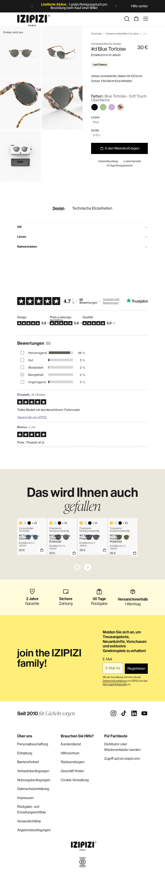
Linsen (21, 237)
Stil (19, 227)
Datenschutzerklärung (33, 789)
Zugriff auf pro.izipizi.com (122, 759)
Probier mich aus (13, 32)
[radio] (94, 107)
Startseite (96, 33)
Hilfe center (139, 6)
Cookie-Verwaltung (75, 780)
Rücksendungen (72, 762)
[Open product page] (41, 550)
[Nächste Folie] (116, 6)
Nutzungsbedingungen (33, 780)
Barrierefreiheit (28, 762)
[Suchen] (126, 18)
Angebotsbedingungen (34, 830)
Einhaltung (24, 753)
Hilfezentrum (70, 753)
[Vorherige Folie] (32, 6)
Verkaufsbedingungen (33, 771)
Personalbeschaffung (32, 744)
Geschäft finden (72, 771)
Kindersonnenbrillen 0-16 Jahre (122, 33)
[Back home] (33, 18)
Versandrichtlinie (29, 821)
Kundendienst (71, 744)
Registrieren (136, 669)
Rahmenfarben (27, 247)
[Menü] (145, 18)
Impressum (25, 798)
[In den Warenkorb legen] (74, 553)
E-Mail (107, 659)
